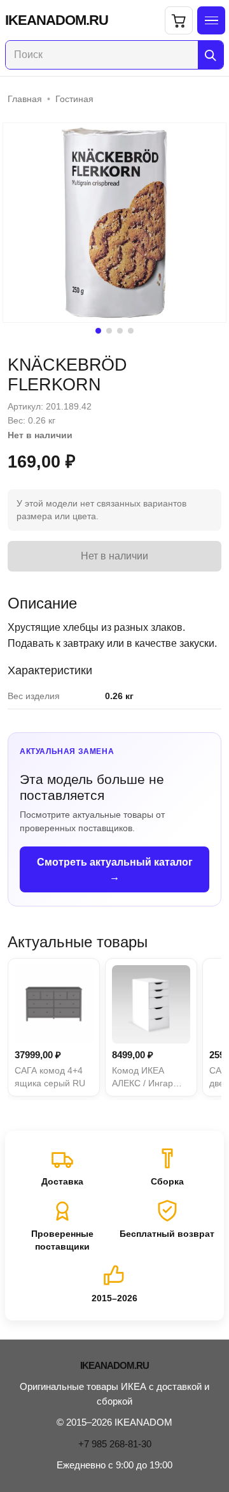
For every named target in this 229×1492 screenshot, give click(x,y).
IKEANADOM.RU (56, 20)
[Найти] (210, 55)
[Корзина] (179, 20)
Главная (25, 99)
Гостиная (74, 99)
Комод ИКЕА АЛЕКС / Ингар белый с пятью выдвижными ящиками (143, 1077)
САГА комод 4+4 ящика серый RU (50, 1076)
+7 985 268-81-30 (114, 1443)
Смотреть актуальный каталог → (115, 869)
